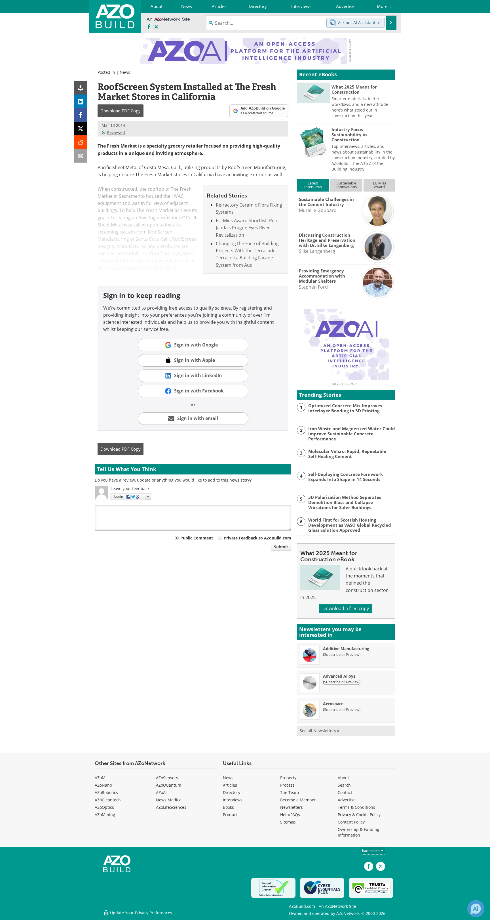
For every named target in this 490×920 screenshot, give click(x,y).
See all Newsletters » (319, 730)
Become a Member (298, 800)
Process (287, 785)
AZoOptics (104, 807)
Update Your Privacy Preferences (140, 912)
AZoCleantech (108, 800)
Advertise (347, 800)
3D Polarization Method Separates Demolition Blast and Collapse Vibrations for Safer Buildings (344, 502)
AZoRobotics (106, 792)
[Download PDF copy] (80, 87)
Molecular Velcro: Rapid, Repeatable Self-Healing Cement (347, 454)
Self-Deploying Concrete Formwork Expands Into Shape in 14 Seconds (345, 477)
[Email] (80, 156)
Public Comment (196, 538)
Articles (230, 785)
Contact (345, 792)
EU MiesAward (379, 184)
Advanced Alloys (339, 676)
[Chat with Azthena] (475, 908)
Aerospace (333, 703)
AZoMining (105, 814)
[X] (80, 128)
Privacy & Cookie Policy (359, 814)
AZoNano (103, 785)
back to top (371, 850)
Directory (231, 792)
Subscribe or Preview (341, 654)
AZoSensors (167, 777)
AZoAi (161, 792)
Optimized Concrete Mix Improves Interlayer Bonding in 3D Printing (345, 408)
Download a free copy (345, 608)
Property (288, 777)
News (125, 72)
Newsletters (291, 807)
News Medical (169, 800)
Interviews (232, 800)
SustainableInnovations (346, 184)
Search (344, 785)
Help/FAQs (290, 814)
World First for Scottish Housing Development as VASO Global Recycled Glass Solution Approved (349, 525)
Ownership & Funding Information (358, 832)
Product (230, 814)
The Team (289, 792)
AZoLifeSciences (171, 807)
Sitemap (288, 822)
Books (228, 807)
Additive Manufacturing (346, 648)
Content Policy (351, 822)
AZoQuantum (168, 785)
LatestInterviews (313, 184)
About (343, 777)
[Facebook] (80, 115)
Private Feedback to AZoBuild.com (257, 538)
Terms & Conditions (356, 807)
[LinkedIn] (80, 101)
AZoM (100, 777)
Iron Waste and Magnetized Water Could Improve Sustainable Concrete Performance (351, 433)
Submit (281, 546)
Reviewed (116, 132)
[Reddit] (80, 142)
